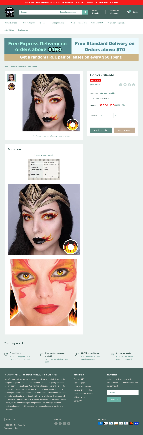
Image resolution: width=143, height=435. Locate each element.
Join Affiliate (9, 30)
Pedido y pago (79, 383)
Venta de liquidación (78, 23)
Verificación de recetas (83, 390)
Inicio (6, 67)
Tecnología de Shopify (12, 428)
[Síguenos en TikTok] (68, 423)
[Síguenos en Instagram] (64, 423)
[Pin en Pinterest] (125, 84)
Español (8, 419)
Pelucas (42, 23)
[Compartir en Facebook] (120, 84)
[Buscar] (85, 12)
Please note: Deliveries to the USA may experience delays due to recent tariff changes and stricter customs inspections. (71, 2)
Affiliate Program (80, 397)
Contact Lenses (10, 23)
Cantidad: (94, 115)
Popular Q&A (79, 379)
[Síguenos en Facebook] (56, 423)
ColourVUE (95, 85)
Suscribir (114, 399)
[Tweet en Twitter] (129, 84)
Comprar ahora (124, 130)
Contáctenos (23, 30)
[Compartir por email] (133, 84)
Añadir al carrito (100, 130)
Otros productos (58, 23)
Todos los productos (17, 67)
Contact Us (78, 401)
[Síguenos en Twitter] (60, 423)
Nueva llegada (29, 23)
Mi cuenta (113, 13)
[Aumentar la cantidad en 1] (116, 115)
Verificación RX (97, 23)
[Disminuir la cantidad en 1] (101, 115)
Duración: (102, 93)
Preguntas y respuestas (116, 23)
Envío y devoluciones (82, 386)
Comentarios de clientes (83, 394)
